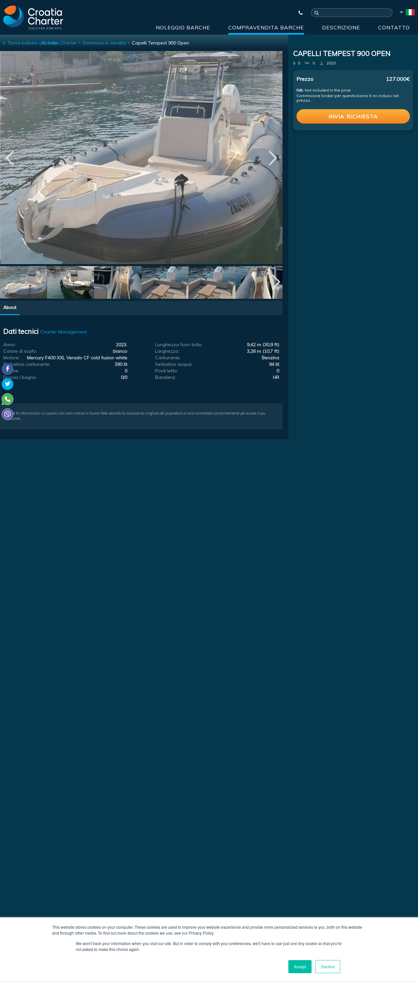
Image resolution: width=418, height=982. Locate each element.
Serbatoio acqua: (173, 364)
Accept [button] (300, 966)
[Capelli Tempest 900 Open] (23, 283)
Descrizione (341, 27)
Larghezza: (167, 351)
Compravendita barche (266, 27)
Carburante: (168, 358)
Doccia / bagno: (20, 377)
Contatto (394, 27)
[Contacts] (297, 13)
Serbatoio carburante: (26, 364)
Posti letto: (166, 371)
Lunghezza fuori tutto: (179, 344)
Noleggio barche (183, 27)
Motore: (11, 358)
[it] (407, 13)
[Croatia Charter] (33, 17)
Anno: (9, 344)
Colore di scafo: (20, 351)
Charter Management (63, 332)
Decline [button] (328, 966)
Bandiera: (165, 377)
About (9, 307)
